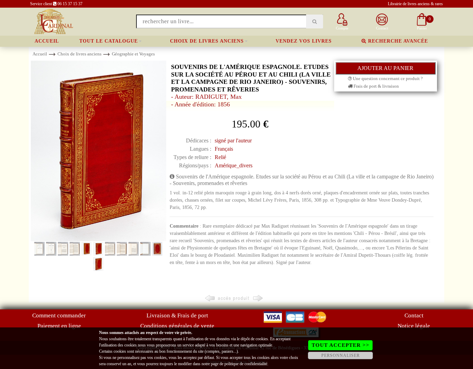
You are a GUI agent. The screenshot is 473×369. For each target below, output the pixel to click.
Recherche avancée (397, 41)
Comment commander (59, 315)
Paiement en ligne (59, 326)
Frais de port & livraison (375, 86)
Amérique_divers (233, 165)
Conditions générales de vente (177, 326)
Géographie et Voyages (133, 53)
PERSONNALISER (340, 355)
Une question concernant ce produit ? (387, 78)
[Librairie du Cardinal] (53, 21)
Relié (220, 157)
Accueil (47, 41)
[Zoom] (98, 150)
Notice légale (414, 326)
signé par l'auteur (233, 140)
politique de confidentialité (245, 363)
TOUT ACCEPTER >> (340, 345)
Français (224, 149)
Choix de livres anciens (207, 41)
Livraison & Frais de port (177, 315)
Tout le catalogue (108, 41)
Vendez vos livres (304, 41)
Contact (413, 315)
